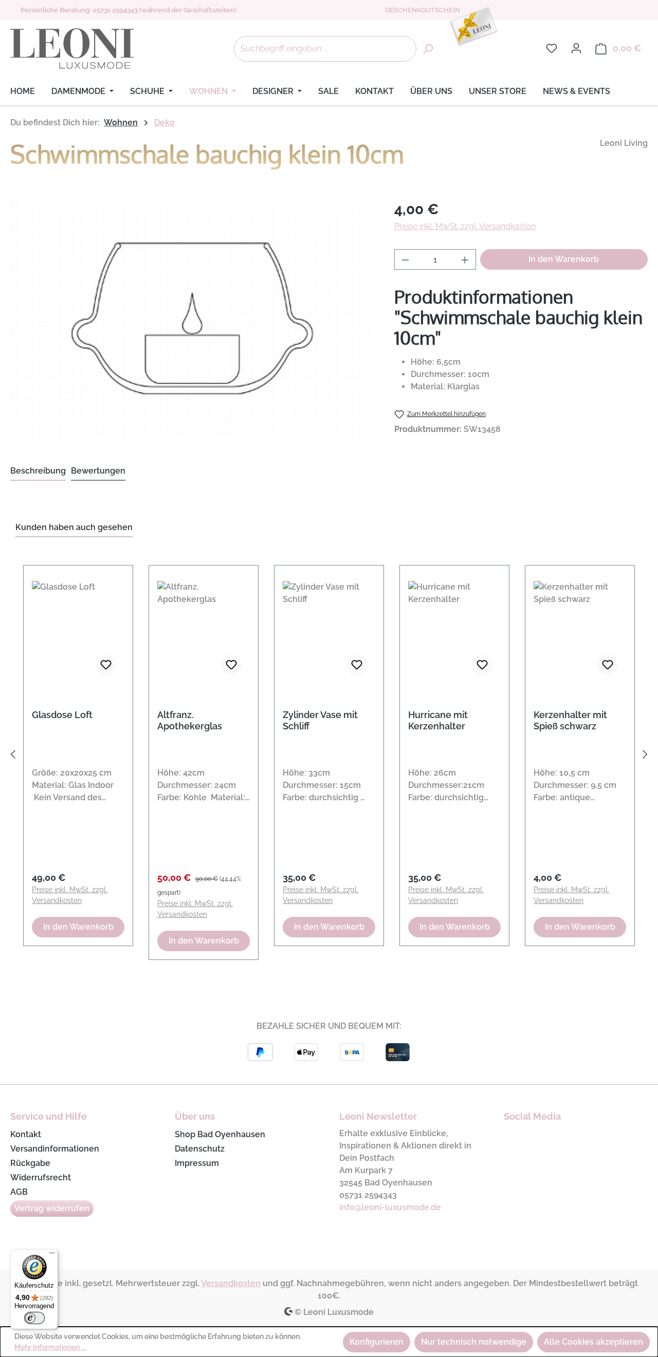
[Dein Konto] (576, 48)
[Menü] (52, 1255)
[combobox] (325, 49)
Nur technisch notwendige (473, 1342)
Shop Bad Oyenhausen (220, 1134)
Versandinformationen (54, 1149)
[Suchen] (428, 49)
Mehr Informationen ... (50, 1347)
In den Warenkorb (563, 259)
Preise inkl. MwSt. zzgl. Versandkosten (465, 226)
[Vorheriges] (13, 756)
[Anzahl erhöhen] (465, 259)
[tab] (38, 471)
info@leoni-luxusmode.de (390, 1207)
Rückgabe (30, 1163)
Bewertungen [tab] (98, 471)
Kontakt (25, 1134)
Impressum (197, 1163)
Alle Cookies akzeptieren (593, 1342)
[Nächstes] (645, 756)
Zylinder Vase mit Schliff (320, 720)
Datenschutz (200, 1149)
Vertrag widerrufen (51, 1208)
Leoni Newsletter (378, 1116)
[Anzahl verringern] (405, 259)
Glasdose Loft (62, 714)
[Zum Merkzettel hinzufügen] (106, 665)
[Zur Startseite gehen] (72, 48)
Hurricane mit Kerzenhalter (438, 720)
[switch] (34, 1318)
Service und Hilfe (48, 1116)
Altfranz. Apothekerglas (189, 720)
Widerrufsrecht (40, 1177)
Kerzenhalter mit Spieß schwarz (570, 720)
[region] (329, 756)
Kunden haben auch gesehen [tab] (74, 527)
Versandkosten (231, 1283)
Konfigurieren (377, 1342)
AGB (19, 1192)
